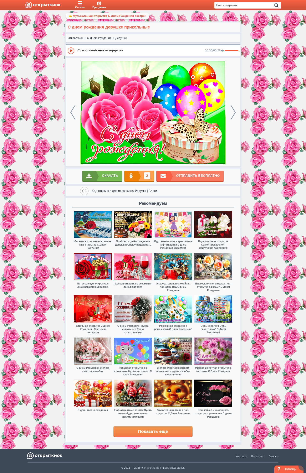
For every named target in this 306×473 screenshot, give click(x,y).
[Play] (71, 50)
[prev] (73, 112)
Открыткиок (75, 38)
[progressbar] (231, 50)
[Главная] (43, 5)
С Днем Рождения (99, 38)
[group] (153, 50)
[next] (233, 112)
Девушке (121, 38)
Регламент (258, 456)
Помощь (274, 456)
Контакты (241, 456)
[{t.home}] (45, 455)
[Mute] (223, 51)
